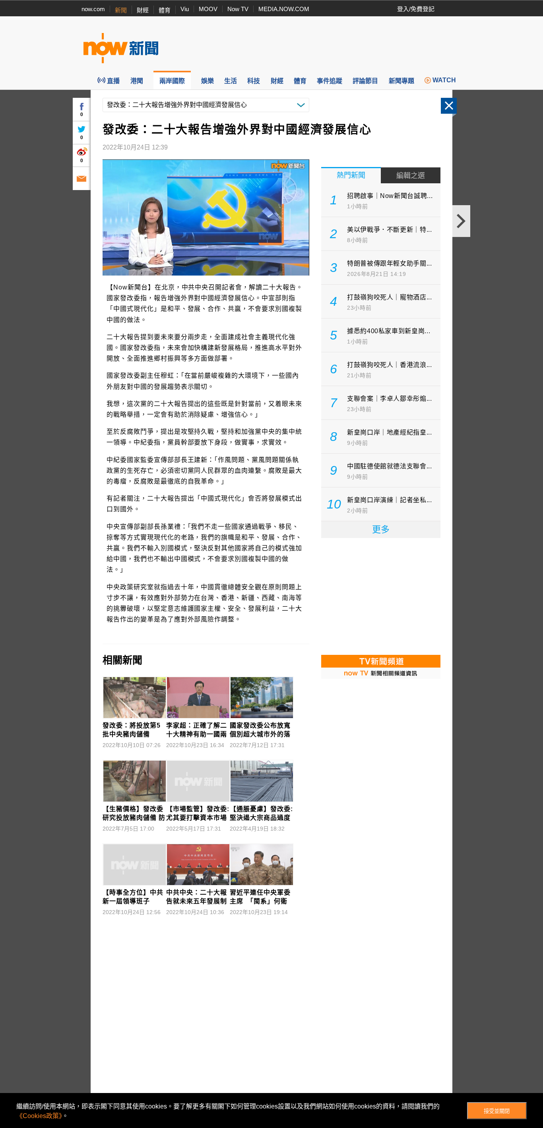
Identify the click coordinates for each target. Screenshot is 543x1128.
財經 (143, 10)
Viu (184, 9)
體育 (165, 10)
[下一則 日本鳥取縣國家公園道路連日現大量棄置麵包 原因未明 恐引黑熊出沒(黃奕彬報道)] (461, 221)
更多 (381, 529)
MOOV (208, 9)
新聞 (121, 10)
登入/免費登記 (415, 9)
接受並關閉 (497, 1111)
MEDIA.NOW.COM (283, 9)
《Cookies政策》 (39, 1115)
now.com (93, 9)
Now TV (237, 9)
